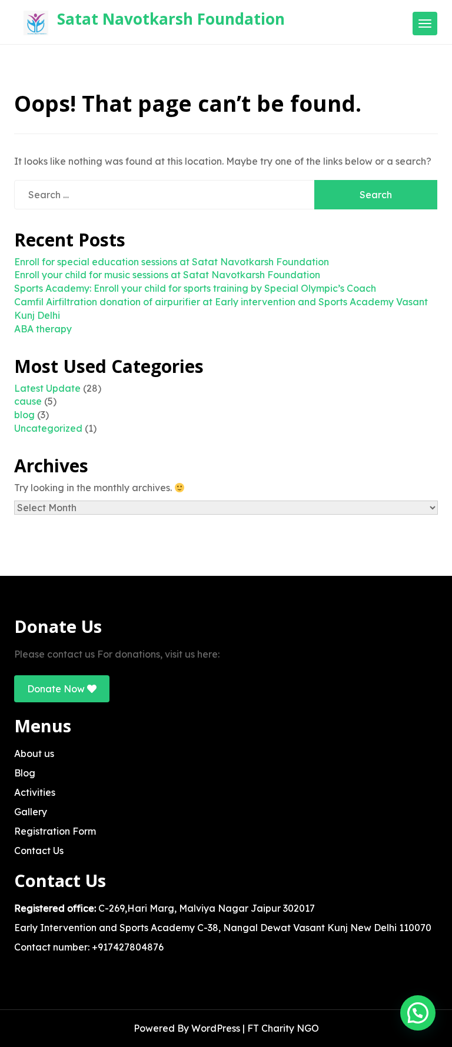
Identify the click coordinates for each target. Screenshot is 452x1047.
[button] (418, 1013)
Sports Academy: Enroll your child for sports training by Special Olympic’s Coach (195, 288)
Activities (34, 792)
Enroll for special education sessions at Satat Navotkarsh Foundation (171, 262)
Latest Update (47, 388)
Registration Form (55, 831)
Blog (24, 773)
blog (24, 415)
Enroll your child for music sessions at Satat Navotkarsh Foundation (167, 275)
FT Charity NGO (283, 1028)
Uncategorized (48, 428)
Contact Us (39, 850)
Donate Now (57, 689)
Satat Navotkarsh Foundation (171, 18)
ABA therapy (43, 329)
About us (34, 753)
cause (28, 401)
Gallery (30, 812)
